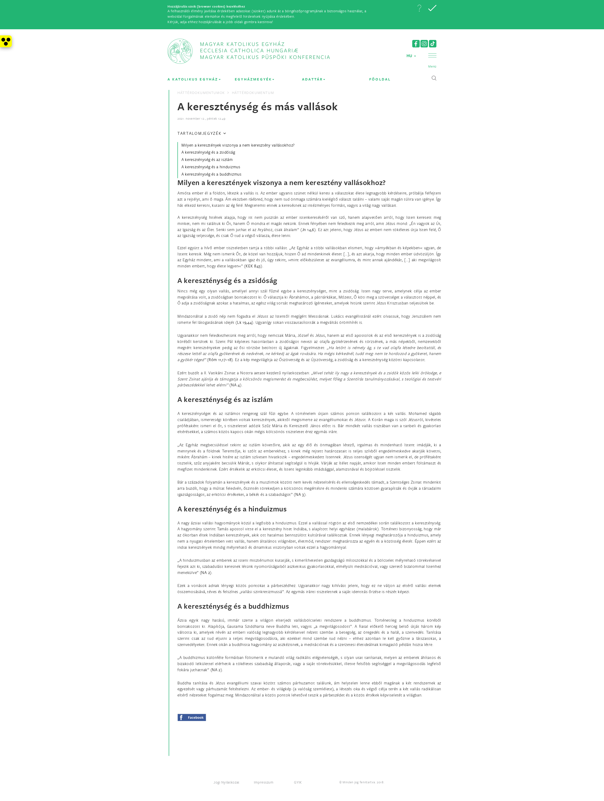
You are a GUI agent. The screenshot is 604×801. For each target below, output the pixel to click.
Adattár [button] (312, 79)
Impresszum (263, 782)
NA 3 (299, 494)
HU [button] (410, 55)
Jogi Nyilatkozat (226, 782)
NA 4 (235, 385)
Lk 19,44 (244, 322)
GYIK (298, 782)
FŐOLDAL (380, 79)
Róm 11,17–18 (220, 359)
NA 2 (205, 572)
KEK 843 (253, 266)
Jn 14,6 (308, 229)
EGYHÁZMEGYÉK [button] (253, 79)
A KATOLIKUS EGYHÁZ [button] (193, 79)
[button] (419, 8)
